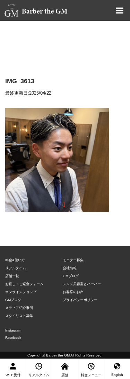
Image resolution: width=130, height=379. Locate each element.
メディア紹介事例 (19, 308)
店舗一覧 (12, 276)
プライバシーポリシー (80, 300)
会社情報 (70, 268)
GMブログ (13, 300)
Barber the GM (58, 355)
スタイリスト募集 (19, 316)
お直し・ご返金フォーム (24, 284)
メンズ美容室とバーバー (82, 284)
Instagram (13, 330)
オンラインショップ (20, 292)
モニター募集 (73, 260)
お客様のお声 (73, 292)
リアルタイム (15, 268)
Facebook (13, 338)
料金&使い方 (15, 260)
